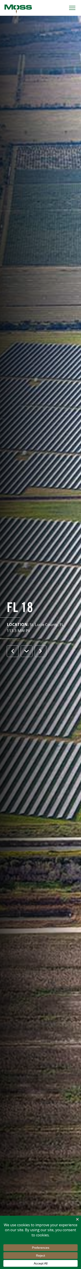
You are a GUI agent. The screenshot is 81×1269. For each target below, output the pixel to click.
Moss (18, 8)
